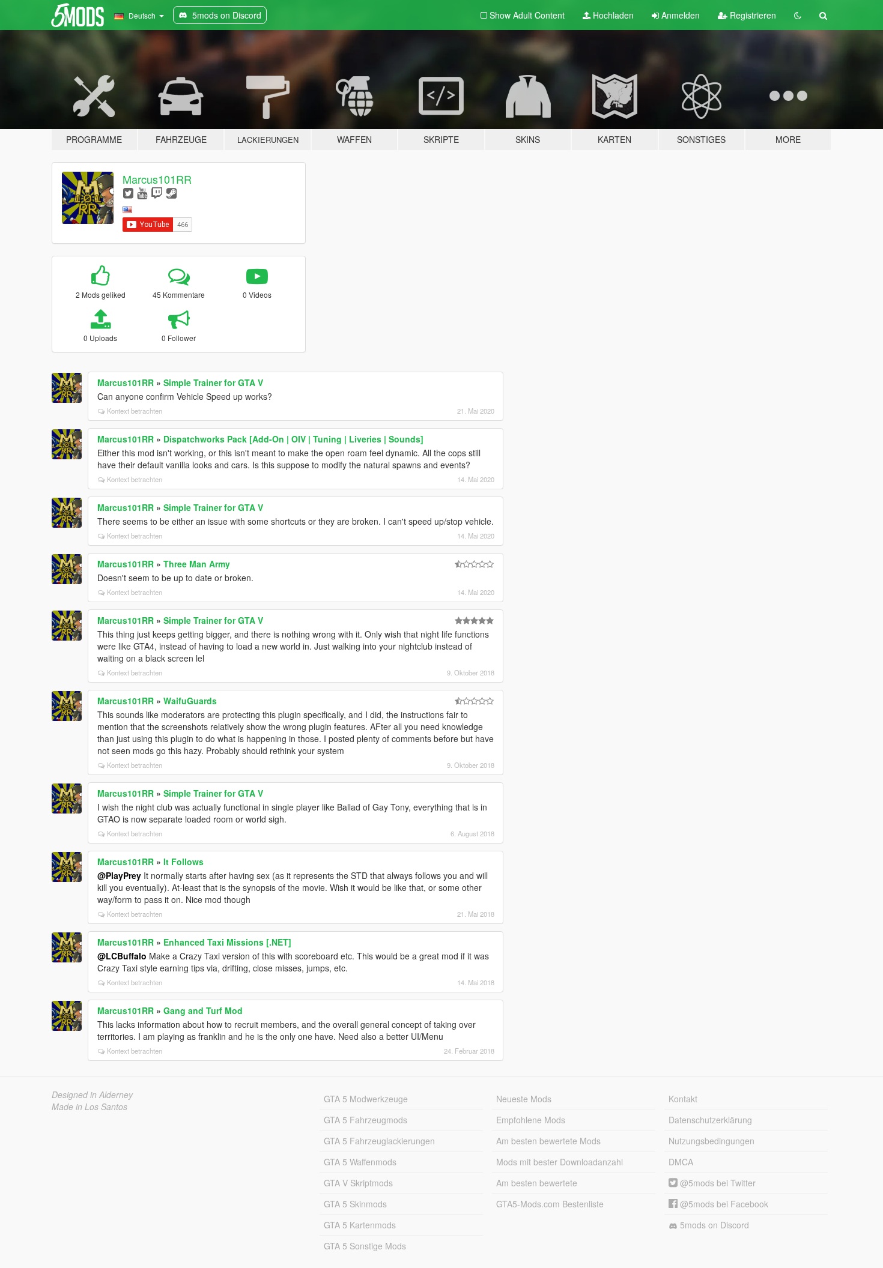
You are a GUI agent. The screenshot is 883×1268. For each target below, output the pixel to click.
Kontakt (683, 1099)
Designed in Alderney (92, 1094)
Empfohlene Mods (530, 1120)
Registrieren (751, 15)
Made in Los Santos (89, 1106)
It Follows (183, 862)
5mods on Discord (713, 1225)
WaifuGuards (190, 701)
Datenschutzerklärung (710, 1120)
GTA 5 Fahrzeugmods (365, 1120)
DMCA (681, 1162)
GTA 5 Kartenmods (360, 1225)
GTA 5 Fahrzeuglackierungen (379, 1141)
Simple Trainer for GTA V (213, 382)
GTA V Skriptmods (358, 1183)
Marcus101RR (157, 179)
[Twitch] (156, 192)
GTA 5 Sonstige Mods (365, 1246)
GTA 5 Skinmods (355, 1204)
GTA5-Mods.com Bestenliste (550, 1204)
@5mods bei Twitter (717, 1183)
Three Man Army (196, 564)
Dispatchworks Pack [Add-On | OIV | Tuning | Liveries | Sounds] (293, 439)
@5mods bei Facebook (723, 1204)
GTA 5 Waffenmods (360, 1162)
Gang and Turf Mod (203, 1010)
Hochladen (612, 15)
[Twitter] (128, 192)
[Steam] (171, 192)
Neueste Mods (523, 1099)
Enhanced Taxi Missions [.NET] (227, 942)
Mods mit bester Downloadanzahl (559, 1162)
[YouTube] (142, 192)
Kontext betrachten (134, 410)
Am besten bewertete (536, 1183)
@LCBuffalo (122, 956)
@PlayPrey (119, 875)
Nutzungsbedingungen (711, 1141)
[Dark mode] (797, 15)
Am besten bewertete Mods (548, 1141)
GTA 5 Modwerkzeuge (366, 1099)
